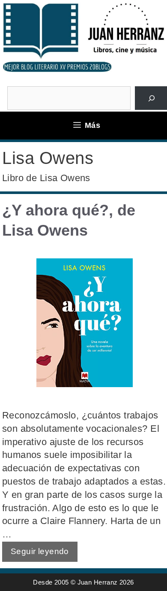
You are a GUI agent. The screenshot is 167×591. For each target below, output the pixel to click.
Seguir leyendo (40, 551)
